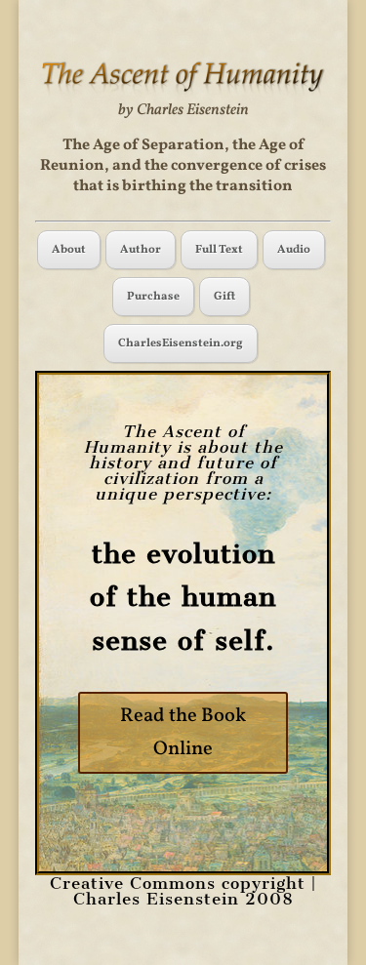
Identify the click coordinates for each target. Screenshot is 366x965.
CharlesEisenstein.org (180, 343)
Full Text (219, 250)
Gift (224, 296)
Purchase (153, 296)
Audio (293, 250)
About (69, 250)
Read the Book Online (183, 733)
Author (140, 250)
